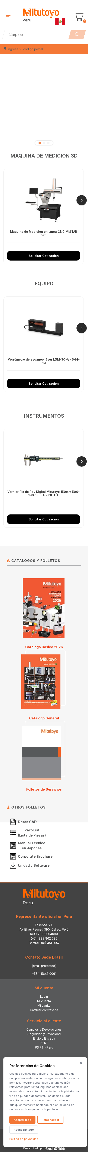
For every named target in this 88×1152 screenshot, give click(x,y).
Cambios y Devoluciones (44, 1029)
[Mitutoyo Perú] (44, 16)
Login (44, 996)
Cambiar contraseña (44, 1010)
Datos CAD (27, 822)
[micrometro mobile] (44, 98)
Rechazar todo (24, 1129)
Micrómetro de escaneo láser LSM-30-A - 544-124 (43, 361)
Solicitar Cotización (44, 256)
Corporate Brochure (35, 856)
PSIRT (44, 1043)
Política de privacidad (23, 1138)
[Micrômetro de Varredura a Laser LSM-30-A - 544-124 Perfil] (43, 328)
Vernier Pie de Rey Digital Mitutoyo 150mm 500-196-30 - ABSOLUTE (43, 493)
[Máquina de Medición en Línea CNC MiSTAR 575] (43, 200)
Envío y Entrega (44, 1038)
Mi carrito (44, 1005)
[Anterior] (6, 200)
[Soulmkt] (55, 1148)
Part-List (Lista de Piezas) (32, 832)
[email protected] (44, 966)
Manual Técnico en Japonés (31, 845)
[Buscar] (77, 35)
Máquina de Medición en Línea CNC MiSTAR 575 (43, 233)
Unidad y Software (34, 865)
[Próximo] (81, 200)
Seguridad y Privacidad (44, 1034)
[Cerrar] (81, 1062)
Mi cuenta (44, 1001)
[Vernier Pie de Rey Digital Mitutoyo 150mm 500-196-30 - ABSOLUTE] (43, 460)
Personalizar (50, 1119)
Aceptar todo (22, 1119)
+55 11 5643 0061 (44, 973)
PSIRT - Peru (44, 1047)
